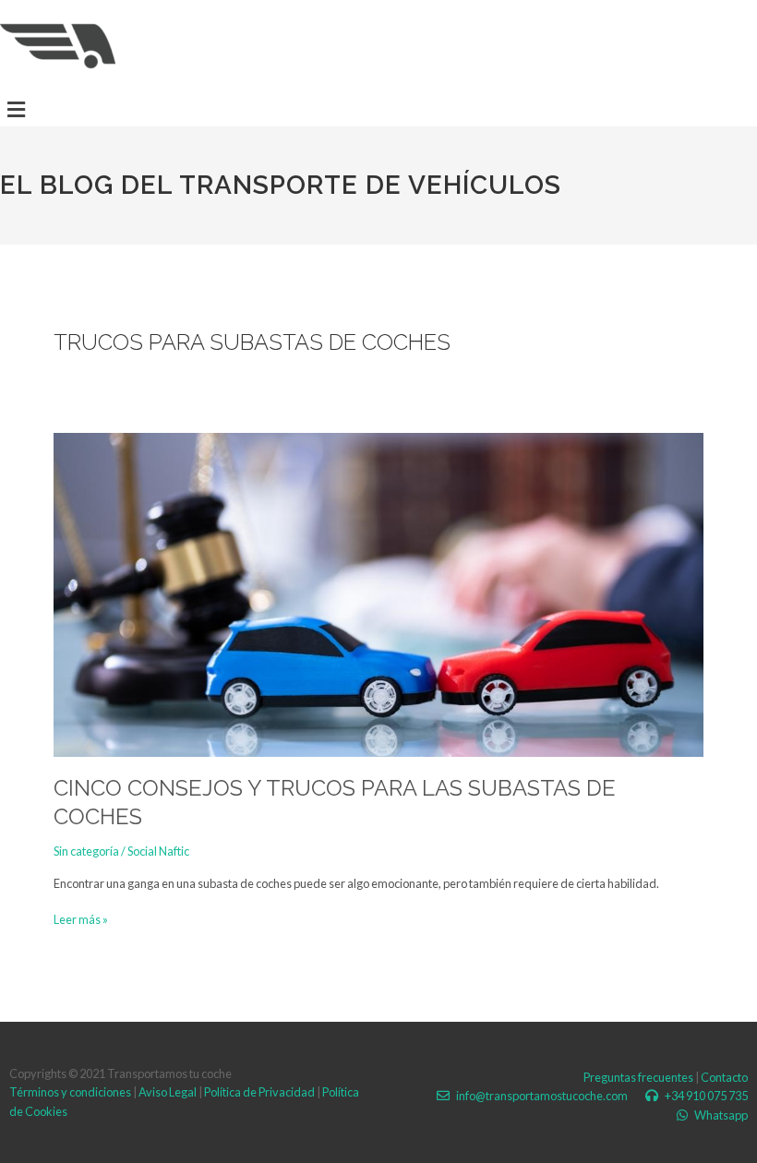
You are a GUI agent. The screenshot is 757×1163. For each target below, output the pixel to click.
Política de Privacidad (259, 1092)
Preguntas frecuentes (638, 1077)
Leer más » (81, 918)
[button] (15, 109)
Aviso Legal (167, 1092)
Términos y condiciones (70, 1092)
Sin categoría (86, 851)
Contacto (724, 1077)
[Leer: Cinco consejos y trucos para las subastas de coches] (378, 593)
